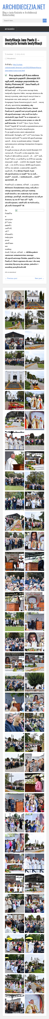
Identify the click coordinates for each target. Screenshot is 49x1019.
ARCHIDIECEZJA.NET (24, 6)
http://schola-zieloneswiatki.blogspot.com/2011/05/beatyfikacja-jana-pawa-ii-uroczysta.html (23, 68)
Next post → (39, 278)
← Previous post (11, 278)
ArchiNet (10, 54)
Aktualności (9, 29)
